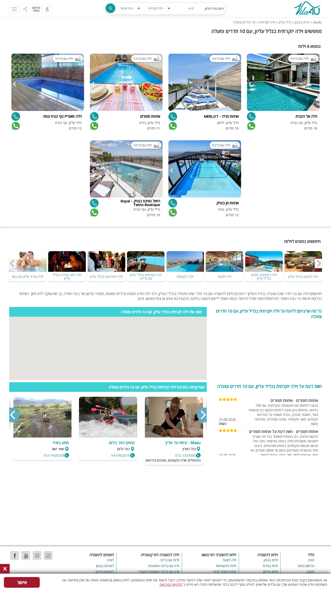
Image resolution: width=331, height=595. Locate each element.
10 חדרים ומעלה (244, 22)
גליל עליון (285, 22)
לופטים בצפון (105, 565)
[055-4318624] (15, 116)
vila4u (317, 22)
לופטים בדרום (105, 571)
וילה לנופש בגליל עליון (303, 276)
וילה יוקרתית (267, 22)
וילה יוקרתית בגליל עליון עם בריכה (145, 277)
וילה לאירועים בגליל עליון (106, 276)
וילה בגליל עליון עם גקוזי (27, 276)
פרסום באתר (36, 9)
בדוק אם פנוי (251, 126)
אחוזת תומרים (307, 400)
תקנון (310, 571)
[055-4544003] (172, 203)
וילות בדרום (270, 571)
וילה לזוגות (224, 276)
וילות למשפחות (226, 565)
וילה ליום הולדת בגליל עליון (67, 277)
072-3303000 (185, 455)
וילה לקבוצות (185, 276)
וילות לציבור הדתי (224, 571)
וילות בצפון (302, 22)
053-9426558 (54, 455)
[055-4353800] (94, 116)
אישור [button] (22, 582)
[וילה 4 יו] (307, 8)
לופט (110, 560)
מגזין (311, 560)
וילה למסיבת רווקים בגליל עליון (264, 277)
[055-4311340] (172, 116)
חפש (110, 8)
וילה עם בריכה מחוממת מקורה (159, 571)
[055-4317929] (94, 203)
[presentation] (319, 263)
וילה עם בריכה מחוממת (163, 565)
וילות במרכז (270, 565)
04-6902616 (120, 455)
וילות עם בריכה (169, 560)
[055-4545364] (251, 116)
